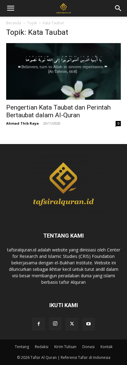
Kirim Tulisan (65, 346)
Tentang (22, 346)
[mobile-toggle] (10, 8)
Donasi (88, 346)
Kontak (106, 346)
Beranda (13, 23)
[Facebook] (38, 324)
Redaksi (41, 346)
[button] (118, 8)
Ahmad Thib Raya (22, 123)
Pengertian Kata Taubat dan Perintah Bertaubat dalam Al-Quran (58, 111)
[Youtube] (88, 324)
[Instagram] (55, 324)
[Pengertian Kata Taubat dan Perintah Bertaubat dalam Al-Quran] (63, 71)
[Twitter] (72, 324)
